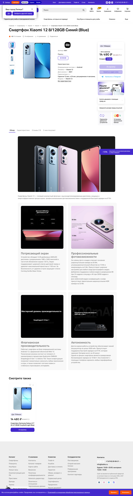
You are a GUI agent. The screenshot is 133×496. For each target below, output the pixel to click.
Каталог (12, 457)
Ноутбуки (12, 467)
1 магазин (15, 2)
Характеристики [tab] (23, 130)
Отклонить (125, 492)
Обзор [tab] (12, 130)
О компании (33, 457)
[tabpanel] (66, 253)
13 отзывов (17, 36)
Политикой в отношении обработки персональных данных (69, 492)
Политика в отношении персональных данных (36, 484)
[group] (36, 65)
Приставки (13, 478)
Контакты (91, 2)
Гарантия (51, 470)
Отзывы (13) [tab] (36, 130)
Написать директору (36, 478)
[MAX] (114, 482)
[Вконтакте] (99, 482)
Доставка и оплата (65, 2)
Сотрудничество (74, 457)
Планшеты (13, 464)
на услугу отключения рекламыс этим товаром (116, 152)
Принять (114, 492)
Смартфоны (13, 460)
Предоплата (52, 485)
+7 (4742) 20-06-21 (121, 2)
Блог (54, 2)
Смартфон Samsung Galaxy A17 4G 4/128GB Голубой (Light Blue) (22, 424)
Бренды (12, 482)
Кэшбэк (51, 464)
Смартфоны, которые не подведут (56, 19)
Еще (126, 19)
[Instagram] (104, 482)
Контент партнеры (75, 475)
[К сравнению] (33, 385)
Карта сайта (33, 467)
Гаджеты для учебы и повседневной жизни (19, 19)
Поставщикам (73, 460)
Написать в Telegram (112, 77)
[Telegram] (109, 482)
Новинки (112, 19)
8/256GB (63, 58)
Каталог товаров (34, 464)
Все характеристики (64, 81)
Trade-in (76, 2)
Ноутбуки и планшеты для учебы (88, 19)
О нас (83, 2)
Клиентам (52, 457)
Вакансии (32, 470)
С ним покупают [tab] (49, 130)
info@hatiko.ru (102, 464)
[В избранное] (30, 385)
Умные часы (13, 470)
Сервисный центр (55, 478)
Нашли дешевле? (54, 488)
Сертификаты (53, 482)
